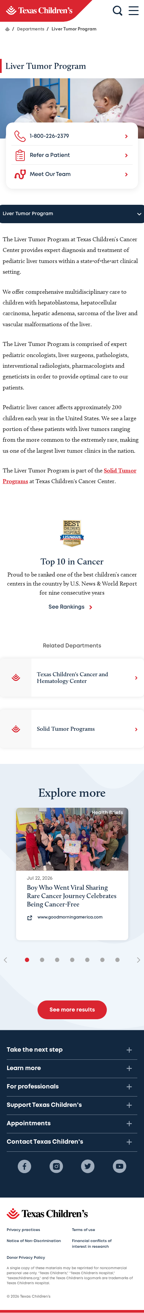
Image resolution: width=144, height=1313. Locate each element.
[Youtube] (120, 1166)
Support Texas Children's (44, 1105)
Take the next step (35, 1050)
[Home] (7, 29)
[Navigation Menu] (134, 11)
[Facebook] (24, 1166)
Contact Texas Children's (45, 1142)
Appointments (29, 1123)
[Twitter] (88, 1166)
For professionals (33, 1086)
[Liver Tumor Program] (46, 11)
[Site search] (118, 11)
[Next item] (136, 960)
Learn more (24, 1068)
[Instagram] (56, 1166)
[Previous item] (8, 960)
